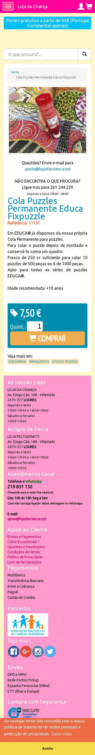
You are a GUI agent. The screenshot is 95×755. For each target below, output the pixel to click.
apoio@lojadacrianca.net (48, 169)
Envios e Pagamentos (24, 537)
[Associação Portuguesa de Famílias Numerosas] (28, 635)
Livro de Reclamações (25, 562)
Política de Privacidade (25, 557)
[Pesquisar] (84, 54)
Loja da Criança (32, 6)
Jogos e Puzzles (65, 361)
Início (15, 72)
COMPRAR (51, 338)
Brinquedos (39, 361)
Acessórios (17, 361)
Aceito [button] (47, 748)
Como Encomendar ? (24, 542)
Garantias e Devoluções (26, 547)
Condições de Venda (24, 552)
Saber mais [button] (61, 734)
